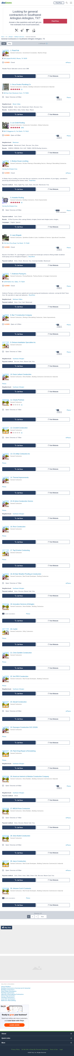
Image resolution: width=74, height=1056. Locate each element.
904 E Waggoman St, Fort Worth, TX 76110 (16, 131)
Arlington (11, 36)
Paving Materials (27, 276)
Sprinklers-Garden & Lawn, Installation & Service (37, 237)
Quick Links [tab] (6, 1038)
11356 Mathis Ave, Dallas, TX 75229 (14, 281)
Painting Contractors (7, 997)
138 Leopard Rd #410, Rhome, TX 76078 (15, 58)
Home (2, 36)
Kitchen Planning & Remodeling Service (34, 163)
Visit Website (54, 76)
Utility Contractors (28, 631)
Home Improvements (41, 200)
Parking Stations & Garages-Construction (45, 276)
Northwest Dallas (17, 299)
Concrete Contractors (8, 999)
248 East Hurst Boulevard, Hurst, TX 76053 (16, 93)
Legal (61, 1049)
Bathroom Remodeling (8, 1000)
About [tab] (4, 1033)
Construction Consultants (30, 125)
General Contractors (16, 53)
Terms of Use (54, 1049)
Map (9, 43)
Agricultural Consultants (58, 237)
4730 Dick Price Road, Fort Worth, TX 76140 (16, 243)
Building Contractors (19, 36)
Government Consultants (30, 53)
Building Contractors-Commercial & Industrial (41, 87)
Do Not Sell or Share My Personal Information (35, 1049)
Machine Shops (42, 53)
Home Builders (27, 376)
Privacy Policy (15, 1049)
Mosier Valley (17, 104)
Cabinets (25, 87)
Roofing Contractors (43, 576)
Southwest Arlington (18, 358)
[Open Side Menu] (71, 3)
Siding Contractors (43, 125)
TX (6, 36)
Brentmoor (16, 142)
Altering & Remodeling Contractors (56, 163)
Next (42, 916)
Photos (69, 62)
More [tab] (3, 1043)
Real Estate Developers (29, 576)
